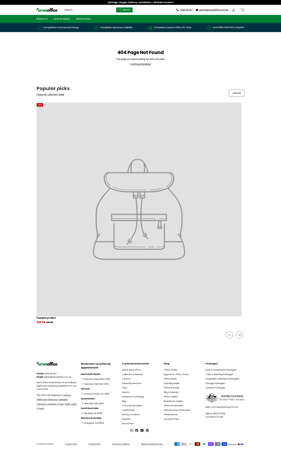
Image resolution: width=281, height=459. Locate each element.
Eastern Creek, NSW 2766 (97, 379)
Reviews (126, 418)
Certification (83, 18)
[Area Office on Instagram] (131, 430)
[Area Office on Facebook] (136, 430)
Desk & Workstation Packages (220, 369)
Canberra (42, 404)
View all (237, 93)
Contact (126, 378)
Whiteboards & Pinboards (177, 410)
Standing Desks (172, 383)
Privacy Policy (95, 444)
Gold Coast (71, 404)
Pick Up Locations (131, 414)
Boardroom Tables (173, 401)
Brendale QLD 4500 (94, 403)
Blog (124, 401)
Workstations (171, 414)
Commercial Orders (132, 405)
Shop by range (62, 18)
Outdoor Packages (215, 387)
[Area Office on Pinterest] (147, 430)
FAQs (124, 387)
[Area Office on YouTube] (142, 430)
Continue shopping (140, 64)
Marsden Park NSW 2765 (96, 384)
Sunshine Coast (55, 404)
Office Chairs (170, 369)
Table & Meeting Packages (219, 374)
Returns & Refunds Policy (152, 444)
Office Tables (171, 396)
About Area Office (131, 369)
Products (42, 18)
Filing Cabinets (171, 392)
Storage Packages (215, 383)
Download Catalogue (133, 396)
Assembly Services (131, 383)
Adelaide (62, 399)
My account (128, 423)
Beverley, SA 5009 (93, 413)
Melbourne (42, 399)
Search (125, 392)
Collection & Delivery (132, 374)
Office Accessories (173, 405)
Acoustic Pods (171, 418)
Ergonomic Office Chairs (176, 374)
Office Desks (170, 378)
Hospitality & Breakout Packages (222, 378)
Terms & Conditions (121, 444)
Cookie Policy (71, 444)
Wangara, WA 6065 (94, 422)
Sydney (67, 395)
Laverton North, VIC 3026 (96, 393)
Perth (41, 408)
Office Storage (171, 387)
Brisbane (52, 399)
